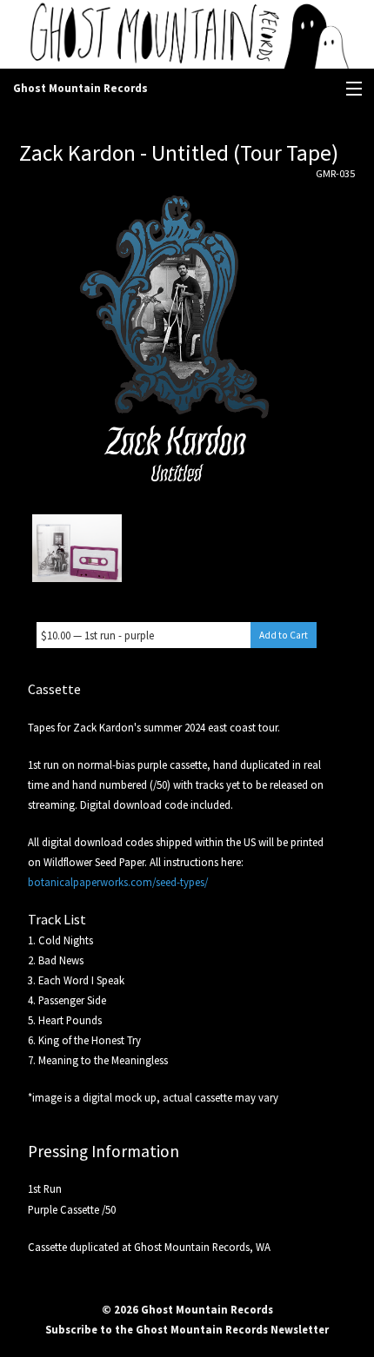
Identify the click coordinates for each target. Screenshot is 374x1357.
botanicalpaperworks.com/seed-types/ (118, 882)
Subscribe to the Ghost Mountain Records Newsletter (187, 1329)
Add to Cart (283, 635)
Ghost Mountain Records (80, 88)
